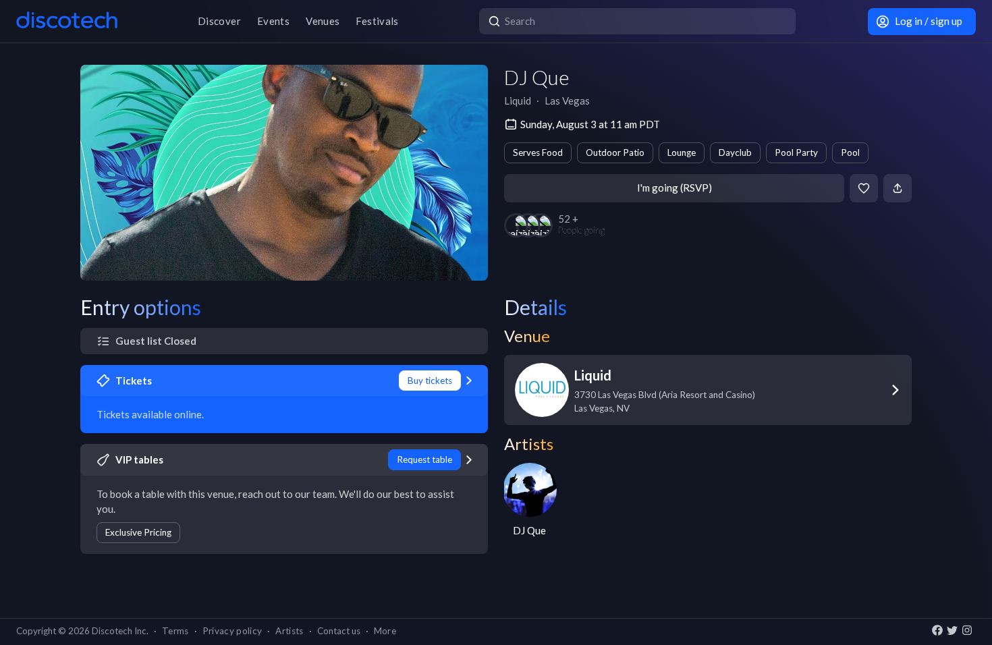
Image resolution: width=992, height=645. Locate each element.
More (385, 630)
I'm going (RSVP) (674, 187)
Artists (289, 630)
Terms (175, 630)
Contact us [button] (338, 630)
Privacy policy (232, 630)
